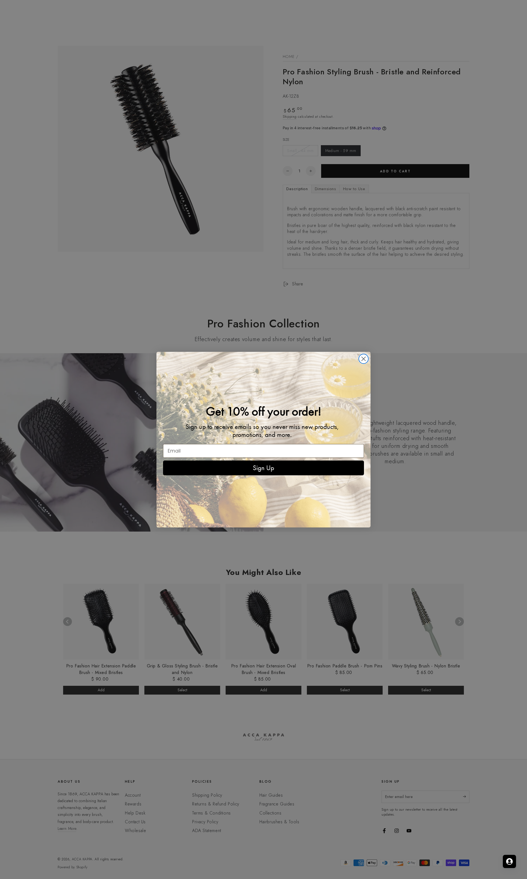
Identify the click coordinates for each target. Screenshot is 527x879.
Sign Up (263, 468)
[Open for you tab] (509, 861)
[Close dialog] (363, 359)
